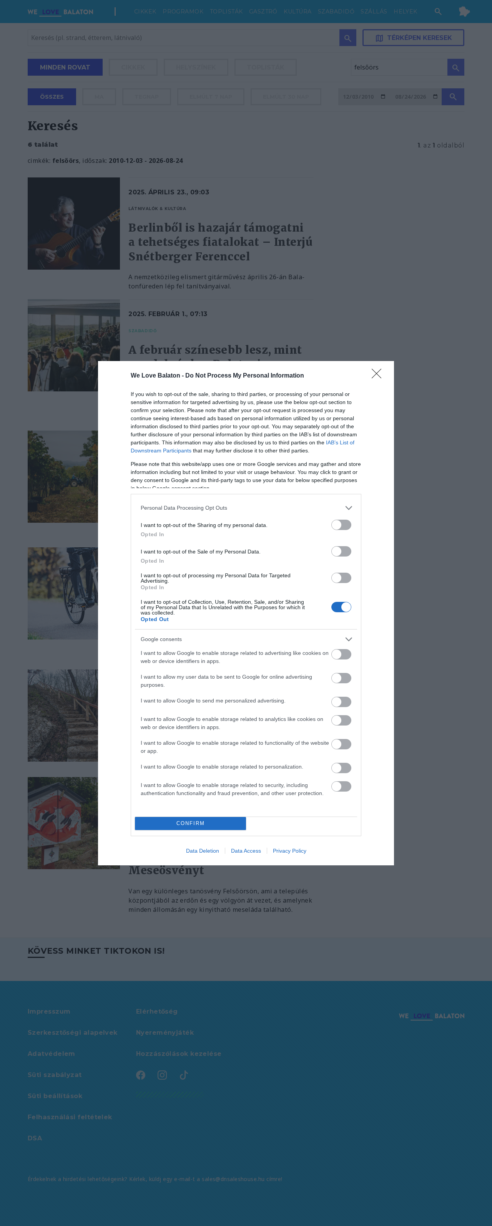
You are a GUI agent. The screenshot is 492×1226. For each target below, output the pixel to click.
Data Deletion (202, 851)
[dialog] (246, 613)
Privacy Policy (289, 851)
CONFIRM (190, 823)
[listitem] (246, 508)
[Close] (379, 376)
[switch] (341, 525)
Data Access (246, 851)
